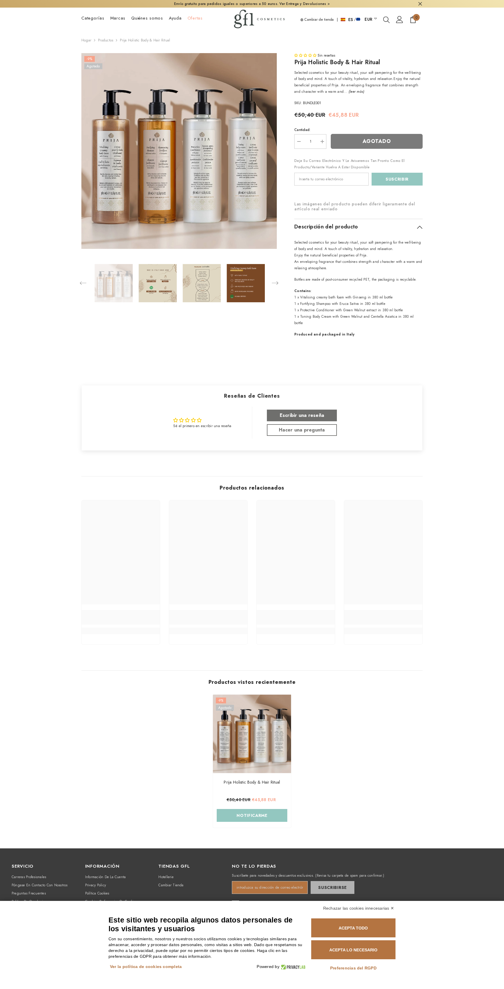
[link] (121, 617)
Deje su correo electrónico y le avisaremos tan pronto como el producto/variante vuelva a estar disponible (349, 164)
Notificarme (252, 815)
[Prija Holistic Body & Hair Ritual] (252, 734)
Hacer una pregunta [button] (302, 430)
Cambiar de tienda (318, 19)
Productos (105, 40)
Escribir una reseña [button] (302, 415)
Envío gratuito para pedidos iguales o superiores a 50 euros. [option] (252, 3)
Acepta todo (353, 928)
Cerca (420, 3)
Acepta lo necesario (353, 950)
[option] (179, 151)
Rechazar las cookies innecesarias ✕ (358, 908)
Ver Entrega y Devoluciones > (304, 3)
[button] (83, 283)
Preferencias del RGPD (353, 968)
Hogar (86, 40)
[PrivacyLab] (292, 967)
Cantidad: (302, 129)
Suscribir (397, 179)
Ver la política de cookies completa (146, 966)
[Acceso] (399, 19)
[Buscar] (386, 19)
